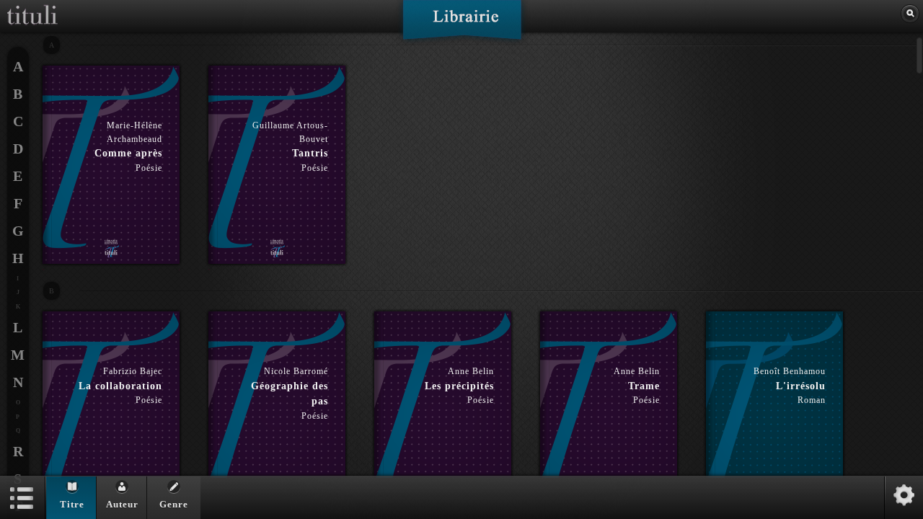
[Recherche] (910, 13)
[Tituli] (32, 6)
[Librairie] (462, 24)
